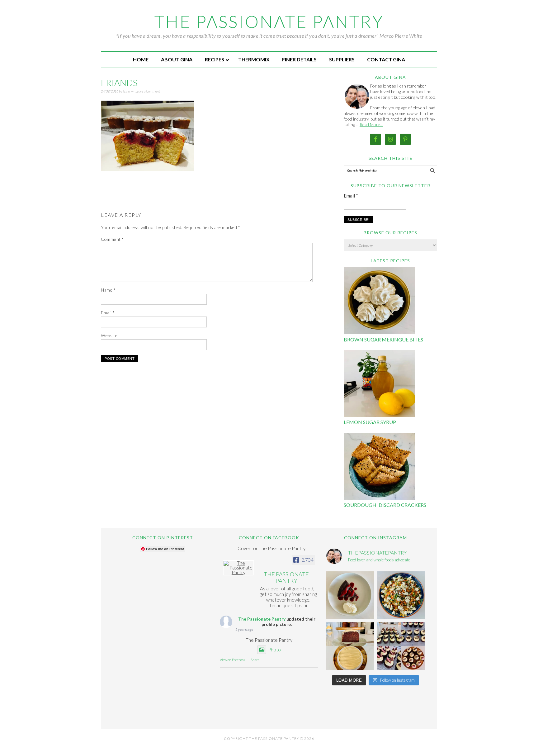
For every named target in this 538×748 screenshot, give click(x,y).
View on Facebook (232, 660)
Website (109, 335)
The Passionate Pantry (269, 21)
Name (108, 290)
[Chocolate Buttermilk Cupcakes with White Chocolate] (401, 646)
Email (108, 312)
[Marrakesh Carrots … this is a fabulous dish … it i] (401, 595)
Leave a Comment (147, 91)
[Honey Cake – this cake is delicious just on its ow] (350, 646)
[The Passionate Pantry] (238, 567)
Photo (274, 649)
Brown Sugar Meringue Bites (383, 339)
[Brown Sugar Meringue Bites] (379, 301)
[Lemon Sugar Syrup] (379, 384)
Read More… (371, 124)
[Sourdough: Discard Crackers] (379, 467)
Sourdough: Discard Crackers (385, 505)
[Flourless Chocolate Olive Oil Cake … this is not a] (350, 595)
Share (255, 660)
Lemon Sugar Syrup (370, 422)
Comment (112, 239)
